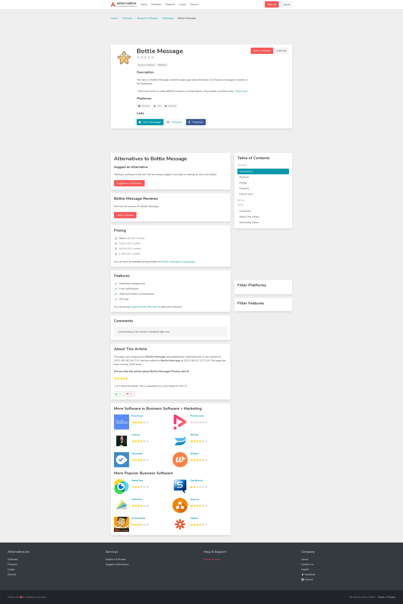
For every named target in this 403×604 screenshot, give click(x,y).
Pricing (243, 183)
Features (244, 188)
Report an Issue (212, 559)
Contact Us (307, 564)
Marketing (167, 18)
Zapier (194, 518)
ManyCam (137, 480)
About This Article (249, 216)
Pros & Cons (246, 194)
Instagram (176, 122)
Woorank (137, 453)
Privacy (391, 597)
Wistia (194, 434)
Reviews (244, 177)
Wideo (194, 453)
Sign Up (271, 4)
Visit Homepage (152, 122)
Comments (245, 211)
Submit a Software (115, 559)
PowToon (137, 416)
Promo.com (197, 416)
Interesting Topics (249, 222)
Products (170, 4)
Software (156, 4)
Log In (286, 4)
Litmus (136, 434)
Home (144, 4)
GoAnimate (138, 518)
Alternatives (246, 171)
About (304, 559)
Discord (194, 4)
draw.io (194, 499)
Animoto (137, 499)
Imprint (305, 569)
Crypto (182, 4)
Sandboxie (196, 480)
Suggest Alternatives (117, 564)
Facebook (197, 122)
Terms (381, 597)
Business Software (147, 18)
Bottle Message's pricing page (178, 261)
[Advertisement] (201, 32)
